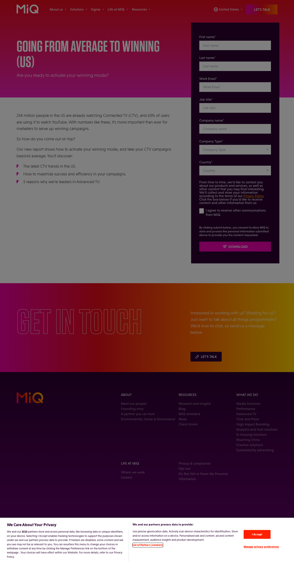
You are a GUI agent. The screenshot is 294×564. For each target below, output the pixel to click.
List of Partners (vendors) (148, 545)
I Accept (257, 534)
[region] (147, 541)
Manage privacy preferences (261, 546)
